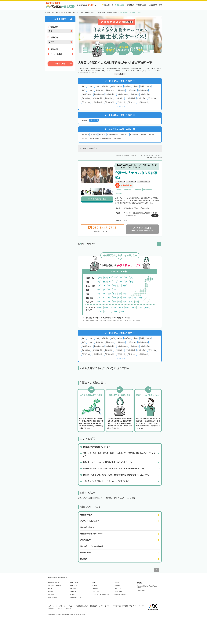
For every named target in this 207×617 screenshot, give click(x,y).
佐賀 (104, 302)
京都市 (140, 307)
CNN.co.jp (73, 585)
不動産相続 (117, 138)
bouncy (72, 594)
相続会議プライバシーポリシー (100, 606)
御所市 (84, 90)
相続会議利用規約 (82, 606)
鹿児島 (131, 302)
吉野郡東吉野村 (110, 102)
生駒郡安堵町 (131, 90)
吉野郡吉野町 (152, 98)
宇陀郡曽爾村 (130, 98)
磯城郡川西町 (135, 94)
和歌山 (125, 294)
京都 (109, 294)
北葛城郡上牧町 (111, 94)
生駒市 (90, 86)
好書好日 (95, 588)
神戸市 (134, 307)
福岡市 (127, 307)
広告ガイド (60, 608)
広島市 (147, 307)
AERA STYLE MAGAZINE (101, 594)
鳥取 (114, 298)
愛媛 (135, 298)
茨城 (121, 282)
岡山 (104, 298)
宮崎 (124, 302)
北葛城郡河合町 (99, 94)
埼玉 (110, 282)
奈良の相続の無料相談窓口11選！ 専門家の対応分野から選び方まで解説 (106, 498)
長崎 (109, 302)
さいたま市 (107, 311)
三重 (114, 290)
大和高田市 (127, 86)
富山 (114, 286)
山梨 (104, 286)
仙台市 (99, 311)
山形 (126, 278)
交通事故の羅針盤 (120, 594)
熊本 (114, 302)
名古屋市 (113, 307)
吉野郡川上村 (132, 102)
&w (53, 585)
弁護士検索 (120, 5)
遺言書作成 (85, 134)
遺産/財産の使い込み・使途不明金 (100, 138)
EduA (50, 588)
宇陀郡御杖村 (120, 98)
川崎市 (115, 311)
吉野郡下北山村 (143, 102)
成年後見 (84, 138)
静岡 (104, 290)
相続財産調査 (134, 134)
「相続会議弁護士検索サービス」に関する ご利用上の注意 (102, 318)
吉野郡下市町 (86, 102)
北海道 (99, 278)
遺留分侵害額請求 (112, 134)
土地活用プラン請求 (155, 5)
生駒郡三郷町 (110, 90)
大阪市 (106, 307)
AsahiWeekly (141, 590)
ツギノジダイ (118, 588)
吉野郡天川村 (121, 102)
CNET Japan (74, 582)
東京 (98, 282)
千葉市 (122, 311)
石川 (119, 286)
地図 (155, 215)
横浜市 (99, 307)
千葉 (115, 282)
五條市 (149, 86)
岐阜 (109, 290)
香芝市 (135, 86)
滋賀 (119, 294)
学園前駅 (84, 120)
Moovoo (50, 591)
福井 (124, 286)
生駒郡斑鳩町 (99, 90)
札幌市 (121, 307)
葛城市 (142, 86)
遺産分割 (94, 134)
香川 (124, 298)
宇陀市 (90, 90)
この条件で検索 (59, 64)
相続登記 (144, 134)
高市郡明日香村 (97, 98)
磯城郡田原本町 (123, 94)
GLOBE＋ (96, 585)
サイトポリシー (69, 606)
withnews (51, 594)
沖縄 (136, 302)
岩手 (110, 278)
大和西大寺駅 (143, 181)
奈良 (114, 294)
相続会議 (117, 585)
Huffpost (73, 588)
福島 (131, 278)
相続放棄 (102, 134)
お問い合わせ (69, 608)
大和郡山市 (105, 86)
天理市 (113, 86)
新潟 (98, 286)
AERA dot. (73, 591)
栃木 (126, 282)
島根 (119, 298)
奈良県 (120, 181)
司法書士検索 (141, 5)
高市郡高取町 (86, 98)
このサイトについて (55, 606)
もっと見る (119, 107)
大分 (119, 302)
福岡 (98, 302)
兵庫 (104, 294)
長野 (109, 286)
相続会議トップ (108, 5)
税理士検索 (130, 5)
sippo (94, 582)
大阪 (98, 294)
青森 (105, 278)
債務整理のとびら (76, 597)
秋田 (115, 278)
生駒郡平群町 (121, 90)
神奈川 (105, 282)
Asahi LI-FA (118, 591)
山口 (109, 298)
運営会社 (51, 608)
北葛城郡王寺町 (143, 90)
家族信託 (151, 134)
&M (49, 585)
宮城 (121, 278)
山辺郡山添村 (109, 98)
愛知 (98, 290)
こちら (126, 320)
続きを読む (149, 203)
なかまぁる (96, 591)
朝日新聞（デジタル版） (56, 582)
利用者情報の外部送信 (120, 606)
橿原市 (97, 86)
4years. (116, 582)
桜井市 (120, 86)
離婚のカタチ (52, 597)
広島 (98, 298)
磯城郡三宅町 (145, 94)
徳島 (130, 298)
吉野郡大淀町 (141, 98)
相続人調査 (124, 134)
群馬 (131, 282)
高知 (140, 298)
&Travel (58, 585)
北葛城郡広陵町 (87, 94)
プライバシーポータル (136, 606)
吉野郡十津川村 (97, 102)
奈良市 (84, 86)
